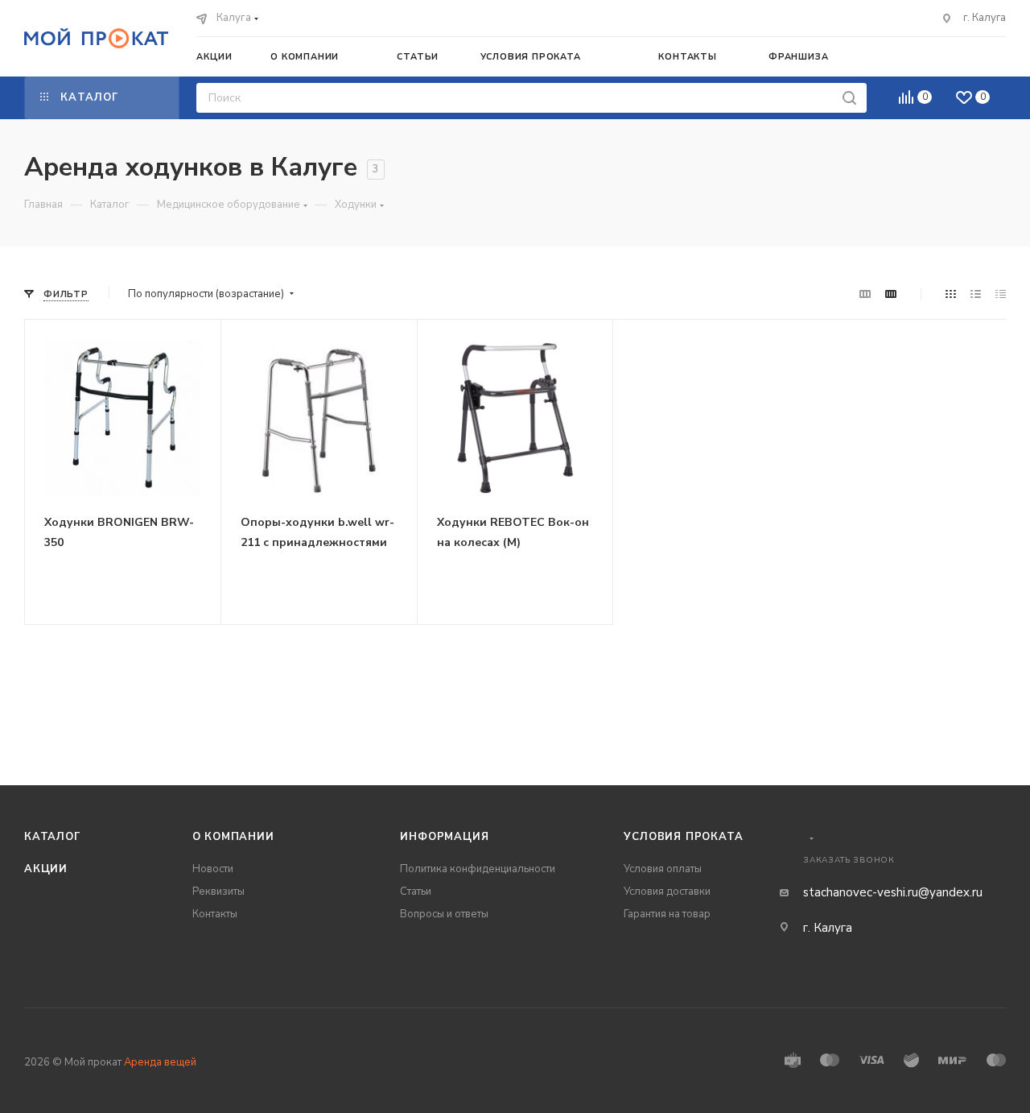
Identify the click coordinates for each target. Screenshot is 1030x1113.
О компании (233, 837)
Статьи (415, 891)
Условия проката (683, 837)
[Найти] (849, 98)
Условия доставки (667, 891)
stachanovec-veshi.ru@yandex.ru (893, 892)
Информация (444, 837)
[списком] (976, 294)
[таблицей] (1000, 294)
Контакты (214, 914)
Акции (46, 869)
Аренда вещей (160, 1062)
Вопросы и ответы (444, 914)
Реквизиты (218, 891)
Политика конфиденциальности (477, 869)
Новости (212, 869)
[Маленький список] (865, 294)
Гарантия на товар (667, 914)
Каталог (52, 837)
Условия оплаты (663, 869)
